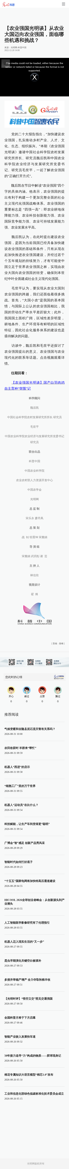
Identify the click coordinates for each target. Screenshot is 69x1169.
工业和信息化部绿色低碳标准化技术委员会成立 (34, 1093)
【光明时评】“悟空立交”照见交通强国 (28, 998)
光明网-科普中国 (18, 47)
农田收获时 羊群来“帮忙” (20, 747)
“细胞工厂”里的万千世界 (20, 785)
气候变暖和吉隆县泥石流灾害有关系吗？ (29, 728)
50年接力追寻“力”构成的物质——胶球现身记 (32, 1055)
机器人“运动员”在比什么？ (21, 804)
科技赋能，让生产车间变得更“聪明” (27, 823)
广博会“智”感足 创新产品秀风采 (24, 842)
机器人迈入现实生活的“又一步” (24, 941)
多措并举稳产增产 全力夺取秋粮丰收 (27, 979)
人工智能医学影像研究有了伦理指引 (27, 922)
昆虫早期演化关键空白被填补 (22, 960)
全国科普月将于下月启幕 (20, 1017)
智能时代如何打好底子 (18, 861)
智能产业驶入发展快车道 (20, 1036)
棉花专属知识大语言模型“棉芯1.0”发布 (28, 1074)
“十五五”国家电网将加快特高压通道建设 (29, 880)
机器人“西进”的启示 (17, 766)
